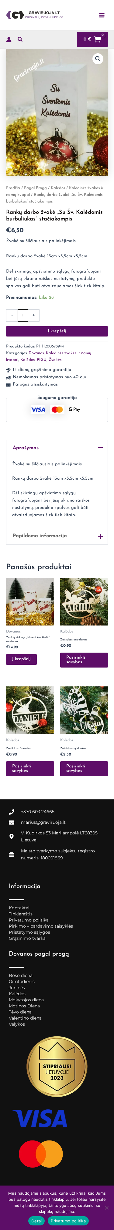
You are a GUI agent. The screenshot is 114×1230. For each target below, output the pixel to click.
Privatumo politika (29, 920)
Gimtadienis (22, 981)
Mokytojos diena (26, 1000)
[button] (20, 41)
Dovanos (36, 353)
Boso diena (21, 975)
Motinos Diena (24, 1006)
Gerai (36, 1220)
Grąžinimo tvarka (27, 938)
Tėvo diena (20, 1012)
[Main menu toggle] (102, 15)
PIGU (42, 360)
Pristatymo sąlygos (29, 932)
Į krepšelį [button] (21, 659)
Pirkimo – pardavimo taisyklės (41, 926)
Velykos (17, 1024)
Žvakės (55, 360)
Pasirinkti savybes (75, 659)
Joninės (17, 987)
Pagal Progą (35, 188)
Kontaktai (19, 908)
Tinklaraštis (21, 914)
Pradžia (13, 188)
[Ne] (106, 1208)
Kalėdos (58, 188)
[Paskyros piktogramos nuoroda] (9, 39)
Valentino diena (25, 1018)
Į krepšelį (57, 331)
